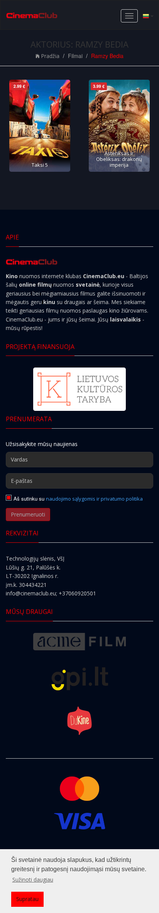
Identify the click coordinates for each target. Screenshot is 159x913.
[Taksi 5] (39, 126)
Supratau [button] (27, 899)
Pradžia (50, 56)
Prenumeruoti (28, 514)
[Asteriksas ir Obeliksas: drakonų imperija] (119, 126)
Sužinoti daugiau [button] (32, 879)
